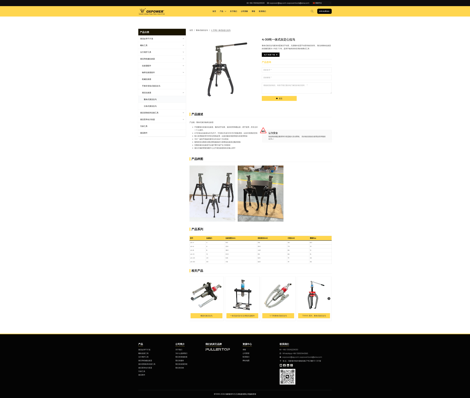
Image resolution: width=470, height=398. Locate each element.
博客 (253, 11)
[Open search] (312, 11)
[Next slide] (329, 298)
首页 (214, 11)
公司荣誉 (244, 11)
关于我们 (233, 11)
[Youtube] (281, 365)
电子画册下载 (269, 54)
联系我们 (262, 11)
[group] (206, 298)
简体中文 (318, 3)
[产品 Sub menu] (225, 11)
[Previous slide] (192, 298)
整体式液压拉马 (202, 30)
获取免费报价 (324, 11)
